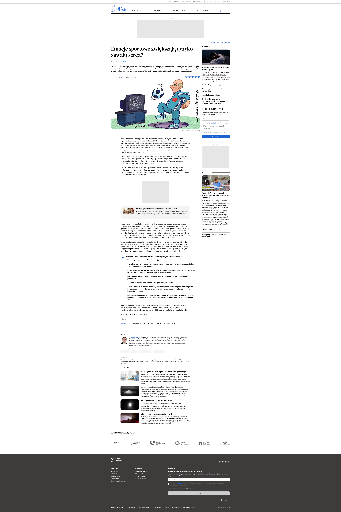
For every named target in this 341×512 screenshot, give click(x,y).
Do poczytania (179, 11)
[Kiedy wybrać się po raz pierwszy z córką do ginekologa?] (155, 377)
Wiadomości (137, 11)
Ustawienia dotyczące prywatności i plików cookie (180, 507)
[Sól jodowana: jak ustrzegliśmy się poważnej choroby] (155, 392)
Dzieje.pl (217, 1)
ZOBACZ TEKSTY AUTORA (183, 346)
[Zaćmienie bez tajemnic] (216, 229)
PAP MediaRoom (186, 1)
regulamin (213, 123)
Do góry (224, 500)
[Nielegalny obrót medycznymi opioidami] (216, 236)
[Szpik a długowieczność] (216, 85)
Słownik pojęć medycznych (119, 481)
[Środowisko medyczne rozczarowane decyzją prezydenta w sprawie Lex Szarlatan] (216, 100)
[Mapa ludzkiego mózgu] (216, 95)
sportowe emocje (159, 351)
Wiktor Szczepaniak (121, 61)
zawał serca (124, 351)
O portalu (122, 507)
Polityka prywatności (145, 507)
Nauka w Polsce (208, 1)
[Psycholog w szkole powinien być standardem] (216, 90)
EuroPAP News (226, 1)
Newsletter (132, 507)
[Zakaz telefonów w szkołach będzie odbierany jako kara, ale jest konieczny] (216, 201)
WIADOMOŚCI (206, 172)
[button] (227, 11)
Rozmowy (157, 11)
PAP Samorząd (197, 1)
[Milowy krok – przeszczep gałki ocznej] (155, 419)
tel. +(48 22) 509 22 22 (141, 478)
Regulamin (158, 507)
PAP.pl (169, 1)
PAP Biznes (177, 1)
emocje (134, 351)
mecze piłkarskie (145, 351)
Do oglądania (202, 11)
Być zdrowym (226, 42)
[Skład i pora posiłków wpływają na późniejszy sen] (216, 66)
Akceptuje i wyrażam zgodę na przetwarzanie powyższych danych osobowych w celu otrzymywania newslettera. (216, 125)
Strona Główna (215, 42)
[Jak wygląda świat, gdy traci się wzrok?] (155, 405)
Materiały (124, 323)
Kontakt (113, 507)
